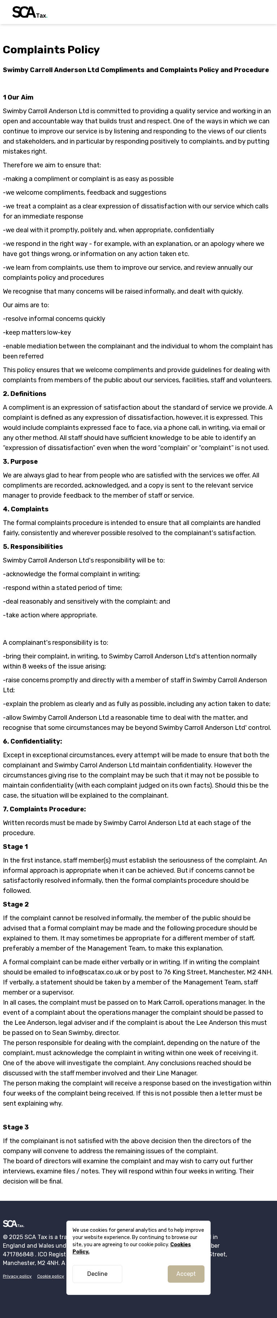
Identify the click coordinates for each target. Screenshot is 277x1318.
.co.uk (113, 972)
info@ (75, 972)
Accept (186, 1273)
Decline (97, 1273)
